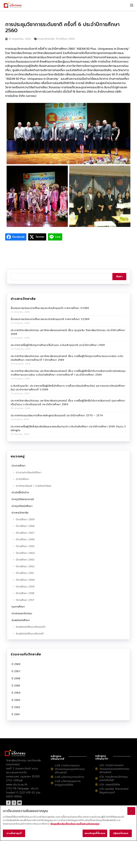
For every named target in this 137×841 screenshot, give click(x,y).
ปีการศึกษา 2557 (25, 600)
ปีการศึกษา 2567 (25, 533)
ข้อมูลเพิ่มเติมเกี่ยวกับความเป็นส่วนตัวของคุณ (74, 823)
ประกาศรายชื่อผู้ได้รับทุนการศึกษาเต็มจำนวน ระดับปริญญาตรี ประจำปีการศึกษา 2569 (58, 345)
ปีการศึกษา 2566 (25, 539)
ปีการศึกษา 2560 (65, 39)
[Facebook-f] (8, 802)
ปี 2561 (16, 714)
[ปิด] (131, 811)
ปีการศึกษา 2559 (25, 587)
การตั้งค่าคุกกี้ (13, 833)
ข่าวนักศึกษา (22, 479)
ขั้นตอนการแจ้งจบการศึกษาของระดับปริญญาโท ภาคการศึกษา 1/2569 (50, 308)
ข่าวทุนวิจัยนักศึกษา (22, 506)
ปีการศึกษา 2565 (25, 546)
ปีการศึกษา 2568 (25, 526)
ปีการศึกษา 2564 (25, 553)
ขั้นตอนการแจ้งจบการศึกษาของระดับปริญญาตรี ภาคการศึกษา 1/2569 (50, 319)
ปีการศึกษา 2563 (25, 560)
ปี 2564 (16, 693)
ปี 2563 (16, 700)
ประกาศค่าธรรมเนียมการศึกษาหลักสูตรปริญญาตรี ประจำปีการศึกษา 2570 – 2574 (57, 415)
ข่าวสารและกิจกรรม (22, 613)
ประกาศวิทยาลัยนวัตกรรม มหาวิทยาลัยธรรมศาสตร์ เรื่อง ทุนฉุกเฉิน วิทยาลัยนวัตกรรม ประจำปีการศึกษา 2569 (68, 332)
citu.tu (34, 788)
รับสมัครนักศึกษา (21, 620)
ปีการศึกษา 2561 (25, 573)
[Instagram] (14, 802)
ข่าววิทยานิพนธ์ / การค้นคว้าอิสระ (34, 486)
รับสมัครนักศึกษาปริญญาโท (30, 627)
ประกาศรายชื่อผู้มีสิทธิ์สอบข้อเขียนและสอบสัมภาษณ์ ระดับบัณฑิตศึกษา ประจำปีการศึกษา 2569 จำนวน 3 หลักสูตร (68, 428)
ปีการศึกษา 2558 (25, 593)
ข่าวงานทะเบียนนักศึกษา (28, 472)
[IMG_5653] (99, 196)
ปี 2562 (16, 707)
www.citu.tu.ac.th (16, 785)
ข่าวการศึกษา (19, 466)
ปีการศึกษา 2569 (25, 519)
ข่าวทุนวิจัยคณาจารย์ (23, 499)
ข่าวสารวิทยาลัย (45, 39)
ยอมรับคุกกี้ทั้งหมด (95, 833)
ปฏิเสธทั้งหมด (120, 833)
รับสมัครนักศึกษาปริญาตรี (30, 634)
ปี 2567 (16, 671)
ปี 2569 (16, 664)
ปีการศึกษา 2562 (25, 566)
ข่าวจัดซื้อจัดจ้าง (20, 492)
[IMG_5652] (37, 196)
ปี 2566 (16, 678)
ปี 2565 (16, 686)
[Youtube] (19, 802)
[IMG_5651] (68, 133)
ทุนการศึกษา (18, 607)
